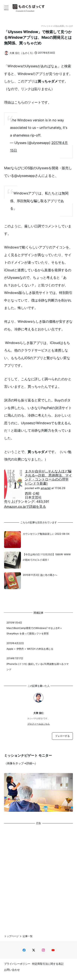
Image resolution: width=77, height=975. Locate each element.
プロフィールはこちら (38, 723)
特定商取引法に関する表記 (48, 963)
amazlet (46, 488)
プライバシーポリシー (17, 963)
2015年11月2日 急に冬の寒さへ (40, 574)
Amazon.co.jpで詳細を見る (25, 507)
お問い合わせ (12, 969)
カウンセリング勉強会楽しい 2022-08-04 (46, 533)
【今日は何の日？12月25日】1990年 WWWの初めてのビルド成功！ (47, 557)
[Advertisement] (38, 876)
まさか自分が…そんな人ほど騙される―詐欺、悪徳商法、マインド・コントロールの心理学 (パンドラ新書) (48, 477)
